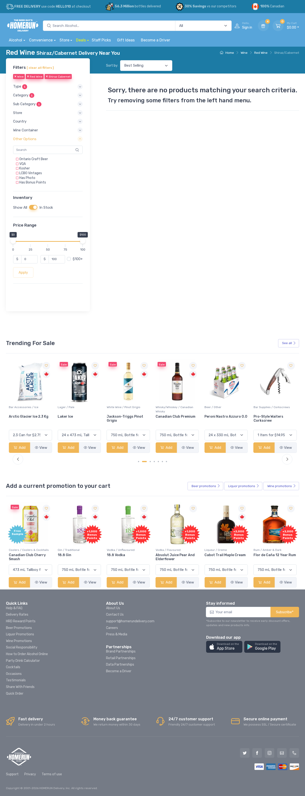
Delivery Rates (17, 615)
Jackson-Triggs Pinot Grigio (125, 419)
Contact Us (115, 615)
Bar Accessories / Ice (23, 407)
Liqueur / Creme (215, 550)
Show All (20, 207)
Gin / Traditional (69, 550)
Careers (112, 628)
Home (229, 52)
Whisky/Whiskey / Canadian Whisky (174, 409)
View (43, 447)
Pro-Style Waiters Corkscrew (268, 419)
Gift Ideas (126, 40)
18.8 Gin (64, 555)
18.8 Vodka (116, 555)
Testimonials (16, 680)
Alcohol (15, 40)
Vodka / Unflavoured (121, 550)
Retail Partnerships (121, 658)
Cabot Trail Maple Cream (225, 555)
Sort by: (112, 66)
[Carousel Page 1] (138, 461)
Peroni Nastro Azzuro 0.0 (225, 417)
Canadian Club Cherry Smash (27, 557)
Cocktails (13, 667)
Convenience (41, 40)
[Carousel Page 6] (162, 461)
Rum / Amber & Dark (267, 550)
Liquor (241, 486)
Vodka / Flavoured (168, 550)
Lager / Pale (66, 407)
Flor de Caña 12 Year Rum (275, 555)
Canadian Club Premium (175, 417)
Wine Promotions (19, 641)
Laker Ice (65, 417)
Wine (244, 52)
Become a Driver (155, 40)
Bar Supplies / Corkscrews (272, 407)
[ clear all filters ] (40, 67)
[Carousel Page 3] (150, 461)
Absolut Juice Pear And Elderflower (175, 557)
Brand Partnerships (121, 651)
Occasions (14, 674)
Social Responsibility (21, 647)
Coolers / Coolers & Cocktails (29, 550)
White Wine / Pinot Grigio (123, 407)
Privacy (30, 774)
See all (287, 343)
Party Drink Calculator (23, 661)
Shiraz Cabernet (59, 77)
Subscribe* (285, 612)
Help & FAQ (14, 608)
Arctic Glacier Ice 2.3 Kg (28, 417)
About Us (113, 608)
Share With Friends (20, 687)
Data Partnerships (120, 665)
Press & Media (116, 634)
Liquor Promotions (20, 634)
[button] (48, 86)
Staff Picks (101, 40)
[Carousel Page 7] (166, 461)
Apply (23, 272)
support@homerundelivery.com (130, 621)
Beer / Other (212, 407)
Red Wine (261, 52)
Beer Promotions (19, 628)
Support (12, 774)
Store (64, 40)
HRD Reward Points (21, 621)
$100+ (78, 259)
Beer (204, 486)
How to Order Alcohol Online (27, 654)
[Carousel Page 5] (158, 461)
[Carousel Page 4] (154, 461)
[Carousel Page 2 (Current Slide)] (144, 461)
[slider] (13, 241)
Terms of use (52, 774)
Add (21, 447)
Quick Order (14, 694)
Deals (81, 40)
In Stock (46, 207)
